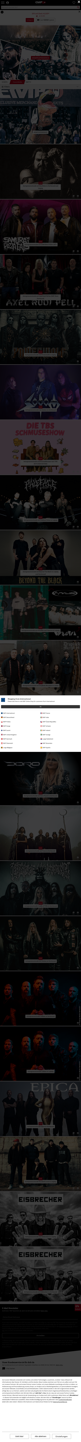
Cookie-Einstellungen (65, 1400)
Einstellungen (62, 1436)
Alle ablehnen (40, 1436)
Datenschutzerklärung (60, 1402)
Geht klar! (19, 1436)
